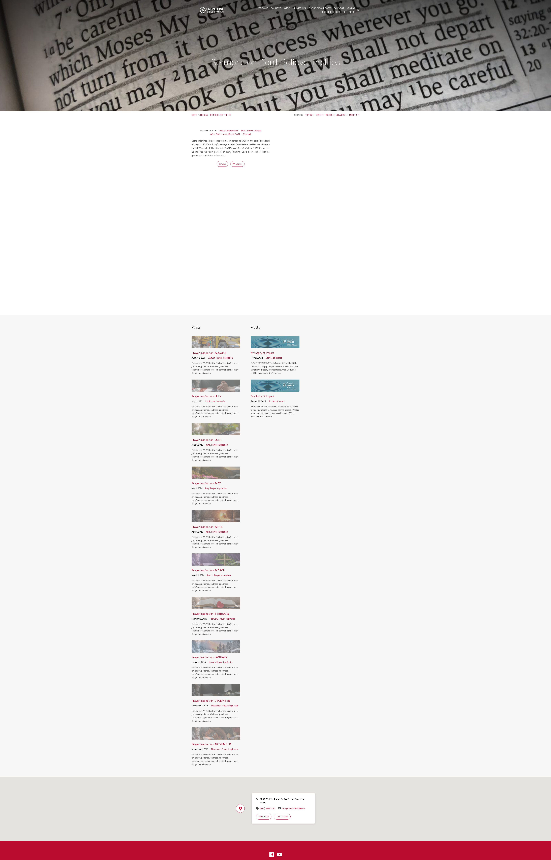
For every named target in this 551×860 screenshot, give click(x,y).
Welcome (263, 8)
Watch (287, 8)
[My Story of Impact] (275, 346)
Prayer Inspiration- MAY (206, 483)
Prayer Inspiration (224, 358)
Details (222, 164)
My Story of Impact (262, 352)
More (352, 12)
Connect (276, 8)
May (207, 488)
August (211, 358)
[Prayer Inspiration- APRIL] (216, 519)
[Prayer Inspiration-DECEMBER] (216, 693)
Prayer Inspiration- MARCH (208, 570)
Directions (282, 816)
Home (194, 115)
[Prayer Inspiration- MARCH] (216, 563)
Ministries (300, 8)
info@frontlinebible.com (293, 808)
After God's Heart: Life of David (225, 134)
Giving (351, 8)
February (214, 619)
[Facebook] (271, 854)
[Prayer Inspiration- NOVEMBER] (216, 737)
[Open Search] (358, 10)
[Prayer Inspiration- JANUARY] (216, 650)
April (208, 532)
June (208, 445)
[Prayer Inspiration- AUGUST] (216, 346)
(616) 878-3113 (267, 808)
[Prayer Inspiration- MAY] (216, 476)
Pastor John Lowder (228, 130)
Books (329, 115)
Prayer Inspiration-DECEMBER (211, 700)
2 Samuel (247, 134)
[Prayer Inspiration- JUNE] (216, 433)
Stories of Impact (274, 358)
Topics (308, 115)
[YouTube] (279, 854)
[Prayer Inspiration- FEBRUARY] (216, 606)
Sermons (203, 115)
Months (353, 115)
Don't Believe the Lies (220, 115)
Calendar (339, 8)
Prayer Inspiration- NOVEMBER (211, 744)
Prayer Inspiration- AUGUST (209, 352)
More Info (264, 816)
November (216, 749)
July (206, 401)
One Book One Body (320, 8)
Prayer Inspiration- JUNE (207, 439)
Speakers (340, 115)
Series (319, 115)
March (210, 575)
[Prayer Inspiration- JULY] (216, 389)
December (216, 705)
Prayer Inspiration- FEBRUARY (210, 613)
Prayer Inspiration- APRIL (207, 526)
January (212, 662)
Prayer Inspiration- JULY (206, 396)
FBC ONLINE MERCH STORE (333, 12)
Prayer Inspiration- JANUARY (209, 657)
